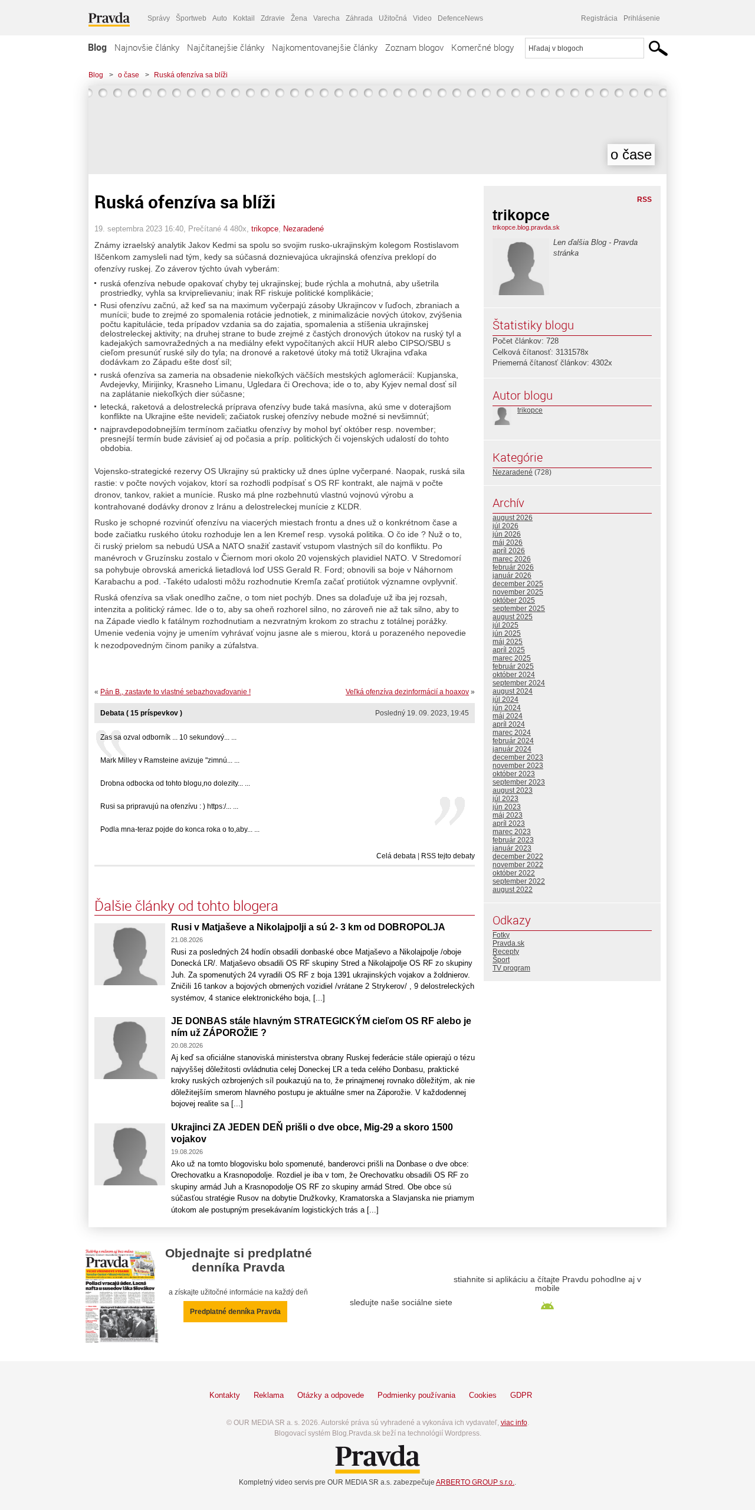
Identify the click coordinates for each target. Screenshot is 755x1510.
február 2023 (513, 840)
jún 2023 (507, 807)
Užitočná (393, 18)
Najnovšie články (146, 47)
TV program (511, 968)
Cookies (483, 1395)
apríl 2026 (509, 551)
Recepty (506, 951)
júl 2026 (505, 526)
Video (422, 18)
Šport (501, 960)
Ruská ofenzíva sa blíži (191, 75)
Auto (219, 18)
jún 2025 (507, 633)
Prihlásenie (641, 18)
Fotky (501, 935)
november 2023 (518, 765)
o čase (128, 75)
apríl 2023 (509, 823)
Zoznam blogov (414, 47)
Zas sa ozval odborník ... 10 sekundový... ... (168, 737)
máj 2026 (508, 542)
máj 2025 (508, 642)
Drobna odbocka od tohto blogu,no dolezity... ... (175, 783)
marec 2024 (512, 732)
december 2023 (518, 757)
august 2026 (513, 518)
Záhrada (359, 18)
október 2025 (514, 600)
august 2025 (513, 617)
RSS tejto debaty (448, 856)
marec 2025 (512, 658)
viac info (514, 1423)
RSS (644, 199)
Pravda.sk (508, 943)
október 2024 (514, 675)
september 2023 (519, 782)
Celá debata (396, 856)
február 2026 (513, 567)
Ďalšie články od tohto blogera (186, 905)
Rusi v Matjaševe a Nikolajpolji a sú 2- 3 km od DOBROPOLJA (308, 927)
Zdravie (273, 18)
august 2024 (513, 691)
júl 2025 (505, 625)
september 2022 (519, 881)
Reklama (269, 1395)
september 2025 (519, 608)
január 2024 (512, 749)
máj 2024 (508, 716)
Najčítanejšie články (225, 47)
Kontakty (224, 1395)
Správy (158, 18)
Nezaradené (303, 228)
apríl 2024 (509, 724)
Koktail (244, 18)
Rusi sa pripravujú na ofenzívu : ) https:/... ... (169, 806)
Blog (97, 47)
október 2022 (514, 873)
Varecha (326, 18)
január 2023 (512, 848)
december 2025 (518, 584)
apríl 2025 (509, 650)
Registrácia (599, 18)
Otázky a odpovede (330, 1395)
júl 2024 (505, 699)
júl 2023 (505, 799)
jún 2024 (507, 708)
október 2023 (514, 774)
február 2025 (513, 666)
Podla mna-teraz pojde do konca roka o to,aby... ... (180, 829)
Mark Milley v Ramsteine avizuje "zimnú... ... (169, 760)
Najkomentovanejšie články (325, 47)
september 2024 (519, 683)
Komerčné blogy (482, 47)
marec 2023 (512, 832)
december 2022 (518, 856)
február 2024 (513, 741)
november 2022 (518, 865)
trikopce (264, 228)
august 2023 (513, 790)
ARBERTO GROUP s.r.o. (475, 1482)
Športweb (191, 18)
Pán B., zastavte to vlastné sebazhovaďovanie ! (175, 692)
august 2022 (513, 889)
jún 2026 (507, 534)
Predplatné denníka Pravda (235, 1312)
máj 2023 (508, 815)
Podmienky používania (416, 1395)
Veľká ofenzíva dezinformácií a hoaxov (407, 692)
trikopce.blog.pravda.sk (526, 227)
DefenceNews (460, 18)
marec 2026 (512, 559)
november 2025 (518, 592)
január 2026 (512, 575)
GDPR (521, 1395)
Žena (299, 18)
